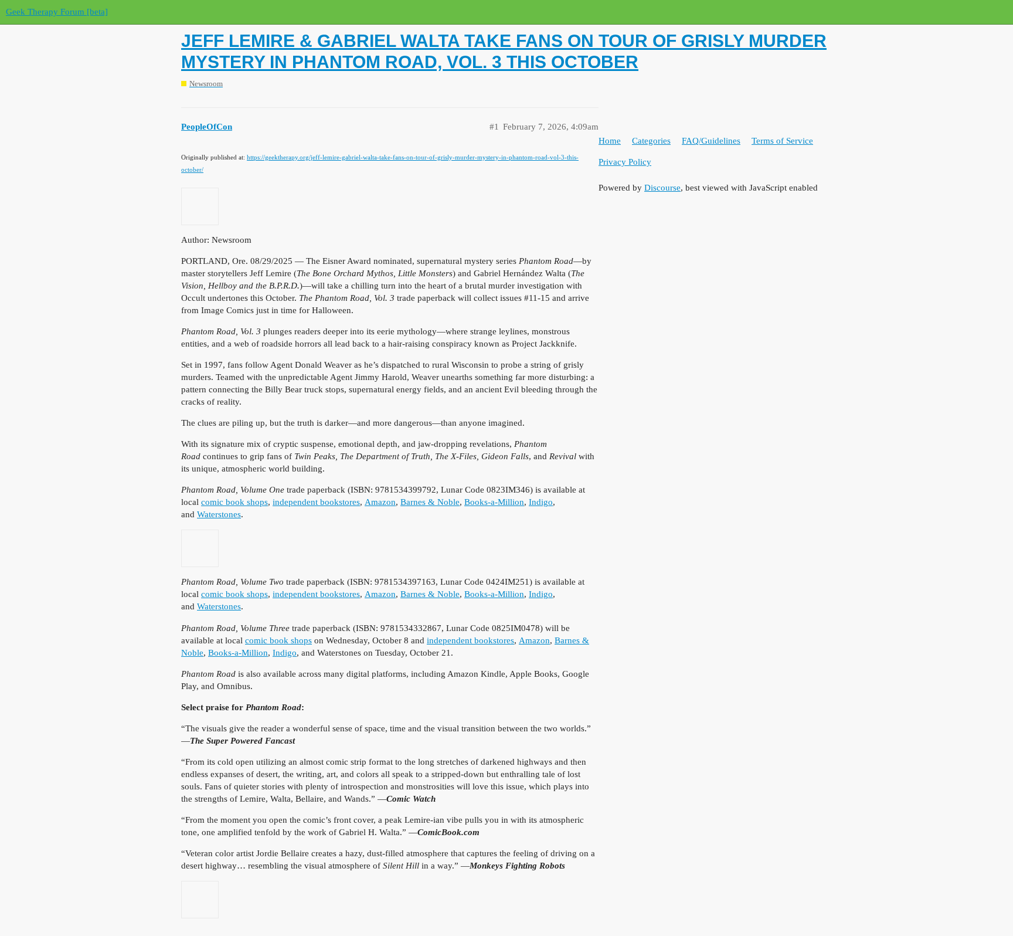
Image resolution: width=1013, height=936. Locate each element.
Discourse (662, 187)
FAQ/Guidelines (711, 140)
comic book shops (234, 502)
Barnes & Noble (430, 502)
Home (610, 140)
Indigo (541, 502)
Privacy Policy (625, 162)
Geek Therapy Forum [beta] (57, 11)
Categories (651, 140)
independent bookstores (316, 502)
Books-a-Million (494, 502)
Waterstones (219, 514)
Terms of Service (782, 140)
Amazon (380, 502)
